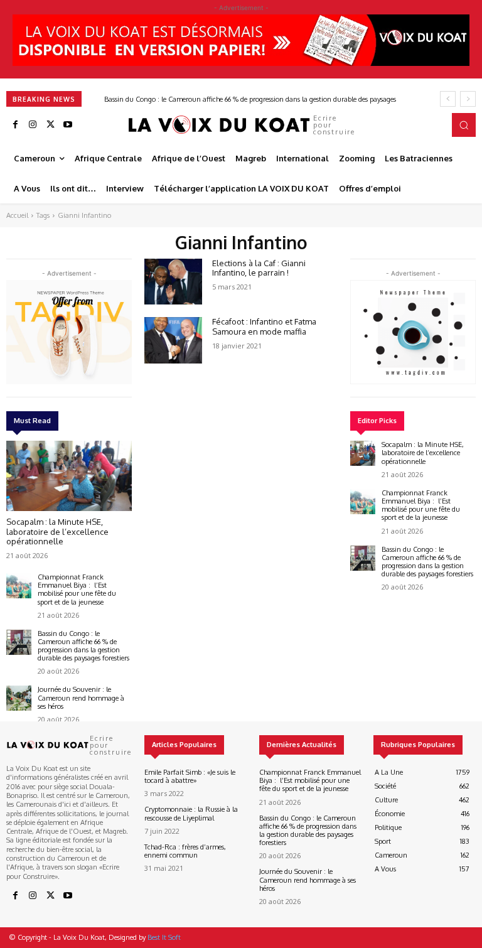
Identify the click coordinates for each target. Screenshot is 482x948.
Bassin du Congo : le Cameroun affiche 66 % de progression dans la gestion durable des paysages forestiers (83, 646)
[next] (468, 99)
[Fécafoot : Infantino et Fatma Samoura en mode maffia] (173, 340)
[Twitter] (50, 125)
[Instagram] (32, 125)
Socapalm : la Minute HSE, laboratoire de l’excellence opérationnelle (57, 531)
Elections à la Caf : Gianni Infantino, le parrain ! (259, 268)
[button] (464, 125)
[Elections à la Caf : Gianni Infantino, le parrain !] (173, 282)
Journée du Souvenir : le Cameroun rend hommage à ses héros (81, 697)
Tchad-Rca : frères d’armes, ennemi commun (185, 851)
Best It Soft (164, 937)
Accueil (17, 215)
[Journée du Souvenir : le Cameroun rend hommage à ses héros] (18, 698)
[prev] (448, 99)
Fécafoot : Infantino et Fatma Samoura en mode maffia (264, 326)
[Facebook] (15, 125)
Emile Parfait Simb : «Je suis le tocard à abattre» (189, 776)
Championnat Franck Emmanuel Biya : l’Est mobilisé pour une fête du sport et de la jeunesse (77, 589)
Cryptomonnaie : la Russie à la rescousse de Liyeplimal (191, 813)
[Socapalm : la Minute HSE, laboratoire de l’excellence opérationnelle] (69, 476)
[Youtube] (68, 125)
